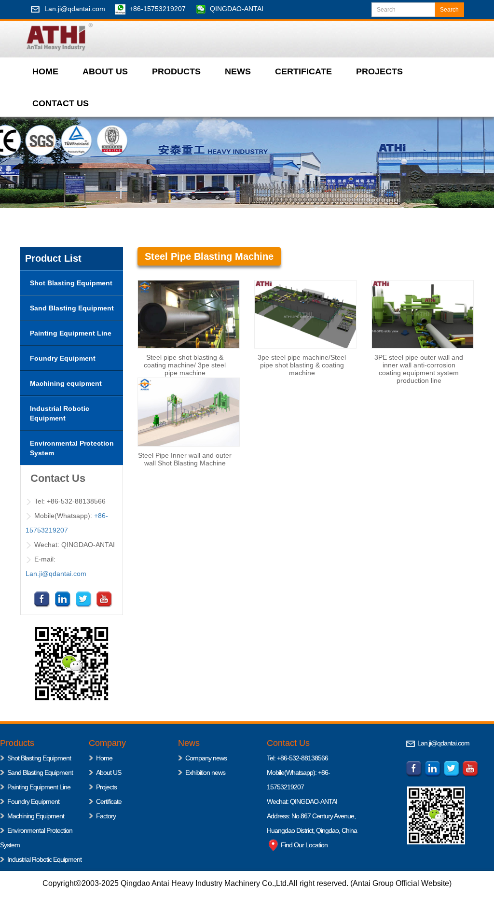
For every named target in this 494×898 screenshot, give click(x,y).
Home (104, 758)
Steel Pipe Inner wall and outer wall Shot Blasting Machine (185, 459)
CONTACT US (60, 103)
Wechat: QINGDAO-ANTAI (302, 801)
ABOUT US (105, 71)
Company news (206, 758)
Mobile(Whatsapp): (292, 772)
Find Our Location (303, 845)
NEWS (238, 71)
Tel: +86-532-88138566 (297, 758)
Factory (106, 816)
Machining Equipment (35, 816)
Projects (106, 787)
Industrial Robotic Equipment (44, 859)
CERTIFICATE (303, 71)
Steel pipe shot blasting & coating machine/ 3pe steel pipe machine (185, 365)
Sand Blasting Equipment (40, 772)
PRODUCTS (176, 71)
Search (449, 9)
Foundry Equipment (33, 801)
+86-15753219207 (157, 9)
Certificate (109, 801)
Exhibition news (205, 772)
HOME (45, 71)
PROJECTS (379, 71)
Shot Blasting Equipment (39, 758)
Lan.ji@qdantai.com (74, 9)
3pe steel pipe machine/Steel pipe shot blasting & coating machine (302, 365)
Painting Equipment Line (38, 787)
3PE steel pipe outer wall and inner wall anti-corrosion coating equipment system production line (418, 368)
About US (108, 772)
